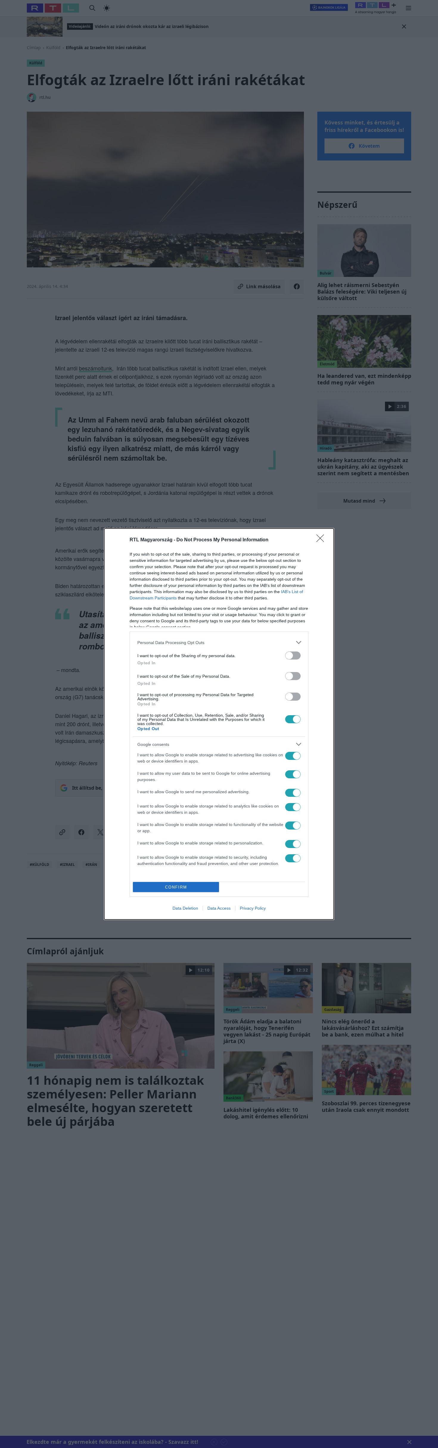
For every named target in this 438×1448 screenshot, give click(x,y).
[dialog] (219, 724)
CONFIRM (176, 887)
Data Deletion (185, 908)
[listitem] (219, 642)
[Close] (322, 540)
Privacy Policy (253, 908)
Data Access (219, 908)
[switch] (293, 655)
